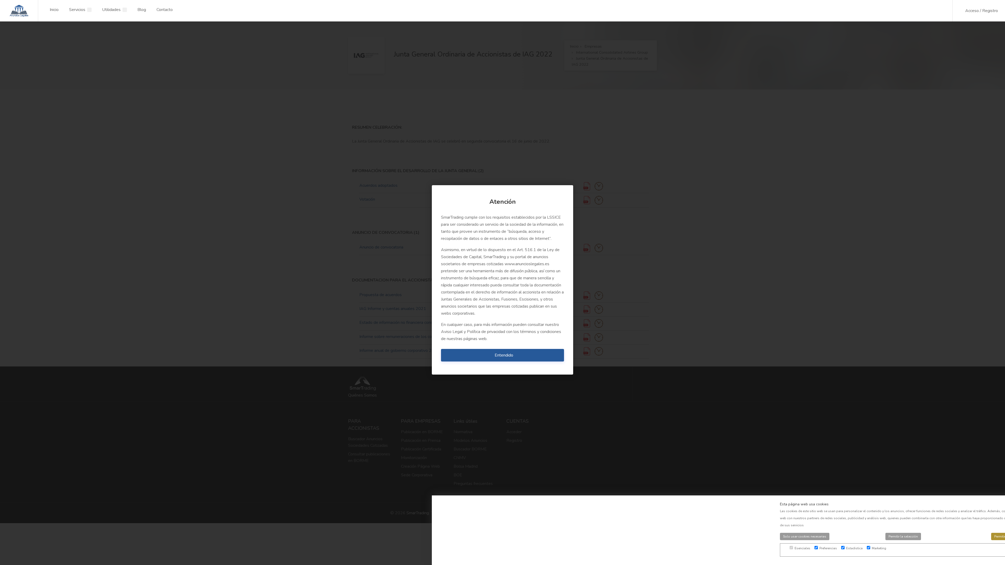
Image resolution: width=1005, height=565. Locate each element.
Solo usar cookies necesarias (804, 536)
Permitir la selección (903, 536)
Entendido (504, 355)
